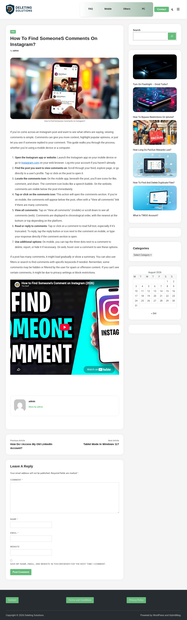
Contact (161, 9)
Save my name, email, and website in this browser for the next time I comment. (58, 564)
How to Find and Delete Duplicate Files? (154, 182)
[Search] (172, 36)
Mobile (108, 8)
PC (143, 8)
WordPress (158, 615)
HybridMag (175, 615)
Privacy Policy (136, 600)
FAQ (90, 8)
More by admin (36, 407)
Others (126, 8)
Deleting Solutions (34, 615)
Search (136, 30)
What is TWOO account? (145, 215)
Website (15, 546)
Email (14, 533)
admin (16, 50)
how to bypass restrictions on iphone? (153, 117)
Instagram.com (30, 162)
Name (14, 519)
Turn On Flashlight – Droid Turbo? (150, 84)
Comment (16, 480)
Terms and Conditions (80, 600)
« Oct (153, 313)
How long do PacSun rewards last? (152, 149)
